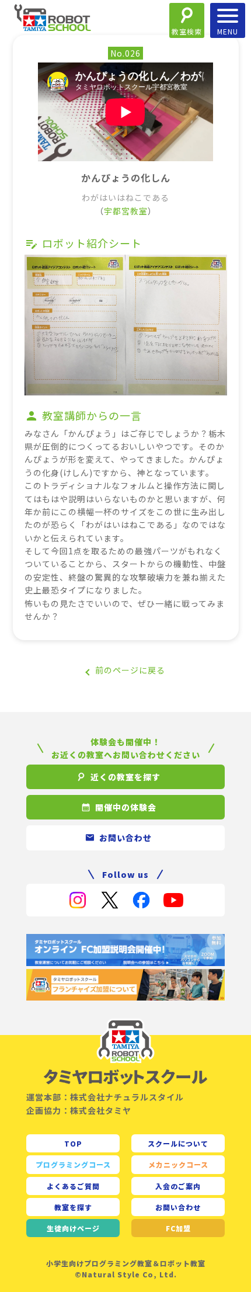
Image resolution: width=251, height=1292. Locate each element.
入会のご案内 (178, 1186)
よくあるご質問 (73, 1186)
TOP (73, 1143)
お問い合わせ (178, 1207)
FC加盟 (178, 1228)
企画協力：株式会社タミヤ (78, 1110)
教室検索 (187, 31)
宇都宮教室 (126, 211)
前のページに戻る (130, 670)
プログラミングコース (73, 1164)
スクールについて (178, 1143)
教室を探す (73, 1207)
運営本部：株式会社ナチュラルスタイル (105, 1097)
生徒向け (73, 1228)
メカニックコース (178, 1164)
